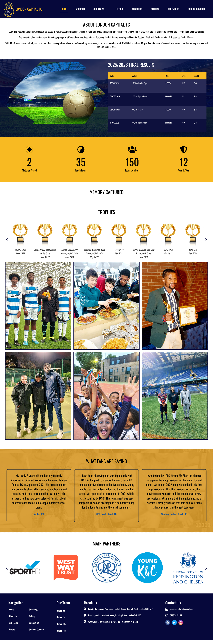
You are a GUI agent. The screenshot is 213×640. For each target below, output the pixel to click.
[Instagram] (180, 622)
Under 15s (61, 630)
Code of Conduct (196, 9)
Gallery (155, 9)
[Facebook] (167, 622)
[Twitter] (174, 622)
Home (64, 9)
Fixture (119, 9)
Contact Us (173, 9)
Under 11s (61, 617)
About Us (80, 9)
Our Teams (98, 9)
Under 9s (61, 610)
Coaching (137, 9)
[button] (100, 9)
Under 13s (61, 624)
